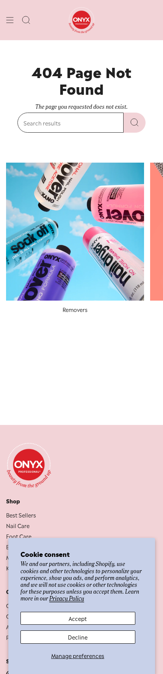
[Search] (135, 123)
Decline (78, 637)
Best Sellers (21, 515)
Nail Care (18, 525)
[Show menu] (9, 20)
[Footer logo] (29, 465)
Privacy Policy (66, 598)
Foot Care (18, 536)
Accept (78, 618)
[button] (26, 20)
